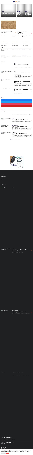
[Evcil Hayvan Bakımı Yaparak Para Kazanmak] (6, 52)
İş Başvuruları (3, 178)
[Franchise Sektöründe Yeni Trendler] (27, 38)
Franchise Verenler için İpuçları (7, 31)
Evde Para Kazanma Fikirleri (26, 56)
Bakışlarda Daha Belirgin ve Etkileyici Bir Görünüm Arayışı (20, 13)
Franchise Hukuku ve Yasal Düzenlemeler (22, 32)
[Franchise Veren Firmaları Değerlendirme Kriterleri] (6, 128)
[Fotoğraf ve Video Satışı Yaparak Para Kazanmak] (6, 135)
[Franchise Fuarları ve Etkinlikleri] (6, 38)
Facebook (5, 99)
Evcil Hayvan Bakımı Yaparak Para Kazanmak (5, 57)
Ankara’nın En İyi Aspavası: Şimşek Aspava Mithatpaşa (20, 119)
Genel (1, 177)
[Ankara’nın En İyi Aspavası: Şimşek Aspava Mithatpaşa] (6, 121)
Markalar (2, 179)
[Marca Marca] (16, 1)
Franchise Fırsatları (3, 176)
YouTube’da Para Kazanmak (16, 56)
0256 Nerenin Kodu (4, 447)
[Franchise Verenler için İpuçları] (8, 25)
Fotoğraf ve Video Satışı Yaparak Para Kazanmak (19, 133)
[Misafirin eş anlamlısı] (6, 114)
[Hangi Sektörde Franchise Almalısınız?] (16, 38)
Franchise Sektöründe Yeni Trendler (26, 43)
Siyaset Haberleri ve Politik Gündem (8, 14)
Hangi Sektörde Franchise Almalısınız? (16, 43)
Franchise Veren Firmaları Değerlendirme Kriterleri (19, 126)
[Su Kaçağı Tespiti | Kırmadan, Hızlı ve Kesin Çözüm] (7, 91)
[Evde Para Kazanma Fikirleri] (27, 52)
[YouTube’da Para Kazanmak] (16, 52)
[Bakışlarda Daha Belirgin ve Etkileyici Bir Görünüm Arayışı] (7, 74)
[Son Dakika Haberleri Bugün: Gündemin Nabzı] (7, 82)
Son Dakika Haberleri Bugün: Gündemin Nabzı (28, 13)
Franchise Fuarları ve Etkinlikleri (5, 43)
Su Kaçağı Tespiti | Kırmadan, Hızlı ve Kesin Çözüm (23, 90)
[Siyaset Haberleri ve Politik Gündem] (7, 66)
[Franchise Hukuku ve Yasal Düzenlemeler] (24, 25)
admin (2, 32)
